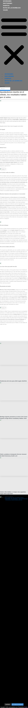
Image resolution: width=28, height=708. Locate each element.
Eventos (6, 5)
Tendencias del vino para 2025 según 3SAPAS (13, 381)
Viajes (5, 10)
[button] (14, 41)
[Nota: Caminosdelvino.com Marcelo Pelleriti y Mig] (14, 511)
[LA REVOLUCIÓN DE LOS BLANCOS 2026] (14, 621)
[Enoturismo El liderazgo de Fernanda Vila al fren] (14, 645)
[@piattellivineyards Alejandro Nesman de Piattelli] (14, 530)
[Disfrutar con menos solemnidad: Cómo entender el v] (14, 681)
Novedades (7, 1)
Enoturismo (7, 3)
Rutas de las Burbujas (12, 8)
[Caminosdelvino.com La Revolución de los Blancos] (14, 615)
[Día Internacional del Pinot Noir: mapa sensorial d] (14, 566)
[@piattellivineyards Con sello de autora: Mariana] (14, 631)
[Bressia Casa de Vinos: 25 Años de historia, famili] (14, 599)
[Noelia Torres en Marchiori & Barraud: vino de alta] (14, 661)
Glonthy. (26, 707)
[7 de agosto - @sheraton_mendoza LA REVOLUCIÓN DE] (14, 697)
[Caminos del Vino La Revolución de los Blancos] (14, 606)
